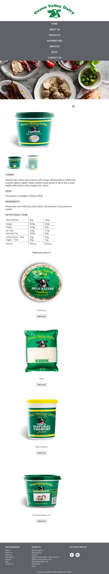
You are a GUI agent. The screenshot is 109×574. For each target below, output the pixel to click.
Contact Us (54, 58)
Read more (42, 316)
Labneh (34, 555)
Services (54, 46)
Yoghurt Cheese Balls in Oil (41, 559)
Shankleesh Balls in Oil (40, 562)
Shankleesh (36, 564)
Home (54, 24)
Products (54, 35)
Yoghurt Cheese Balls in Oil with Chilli (45, 557)
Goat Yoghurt (36, 553)
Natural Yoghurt (37, 550)
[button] (73, 106)
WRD (49, 572)
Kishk (34, 566)
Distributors (54, 41)
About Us (54, 29)
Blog (54, 52)
